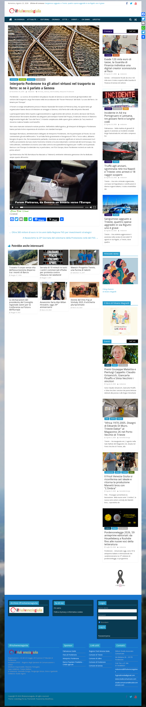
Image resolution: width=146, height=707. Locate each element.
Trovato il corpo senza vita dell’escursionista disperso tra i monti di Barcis (22, 270)
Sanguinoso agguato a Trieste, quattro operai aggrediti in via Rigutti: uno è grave (74, 3)
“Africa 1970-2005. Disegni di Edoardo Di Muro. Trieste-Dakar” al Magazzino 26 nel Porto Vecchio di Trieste (120, 428)
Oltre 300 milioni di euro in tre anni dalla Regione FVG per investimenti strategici (50, 232)
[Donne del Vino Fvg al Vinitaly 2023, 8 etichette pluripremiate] (84, 283)
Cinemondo (109, 472)
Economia (31, 79)
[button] (53, 184)
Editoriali (44, 19)
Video (131, 472)
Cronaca (56, 19)
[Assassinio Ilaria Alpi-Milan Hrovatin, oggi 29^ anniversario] (53, 283)
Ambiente (14, 79)
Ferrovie (40, 92)
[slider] (51, 207)
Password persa (104, 636)
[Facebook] (143, 14)
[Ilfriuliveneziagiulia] (10, 19)
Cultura (108, 365)
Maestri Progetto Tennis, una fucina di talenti (83, 268)
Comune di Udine (95, 658)
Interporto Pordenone (67, 92)
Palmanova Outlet (69, 651)
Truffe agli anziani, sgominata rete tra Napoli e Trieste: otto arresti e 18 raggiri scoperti (119, 170)
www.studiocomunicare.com (125, 679)
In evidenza (19, 19)
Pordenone (40, 79)
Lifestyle (96, 19)
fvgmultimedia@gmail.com (125, 675)
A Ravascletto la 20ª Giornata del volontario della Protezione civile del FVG (60, 237)
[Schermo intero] (94, 207)
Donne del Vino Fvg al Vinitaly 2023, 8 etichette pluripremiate (83, 302)
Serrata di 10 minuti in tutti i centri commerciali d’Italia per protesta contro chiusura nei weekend (53, 271)
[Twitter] (143, 18)
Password (102, 615)
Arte (107, 419)
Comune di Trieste (96, 655)
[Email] (143, 23)
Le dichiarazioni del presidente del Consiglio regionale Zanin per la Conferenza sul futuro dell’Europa (21, 304)
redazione (31, 92)
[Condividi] (143, 37)
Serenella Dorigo (124, 438)
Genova (46, 92)
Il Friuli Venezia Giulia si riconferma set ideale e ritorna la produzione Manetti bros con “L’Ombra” (118, 482)
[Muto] (91, 207)
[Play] (13, 207)
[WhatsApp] (143, 28)
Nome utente (103, 608)
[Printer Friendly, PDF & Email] (19, 211)
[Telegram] (143, 32)
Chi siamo (86, 19)
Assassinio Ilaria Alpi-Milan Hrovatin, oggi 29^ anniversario (53, 304)
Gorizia (116, 55)
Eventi (74, 19)
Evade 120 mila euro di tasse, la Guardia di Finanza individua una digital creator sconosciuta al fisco (120, 65)
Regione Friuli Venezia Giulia (99, 651)
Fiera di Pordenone (70, 655)
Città (64, 19)
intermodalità (54, 92)
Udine (126, 109)
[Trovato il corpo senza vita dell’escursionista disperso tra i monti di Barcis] (23, 251)
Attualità (31, 19)
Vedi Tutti (132, 31)
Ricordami (104, 622)
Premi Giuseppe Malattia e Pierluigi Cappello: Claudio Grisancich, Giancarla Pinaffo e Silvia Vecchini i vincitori (120, 375)
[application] (54, 185)
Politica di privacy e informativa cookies (68, 612)
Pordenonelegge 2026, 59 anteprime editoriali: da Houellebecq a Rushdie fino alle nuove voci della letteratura (119, 538)
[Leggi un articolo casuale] (135, 19)
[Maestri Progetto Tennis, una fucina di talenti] (84, 251)
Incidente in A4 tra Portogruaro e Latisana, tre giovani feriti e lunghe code (119, 117)
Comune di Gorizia (96, 666)
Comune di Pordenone (97, 662)
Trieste (116, 162)
